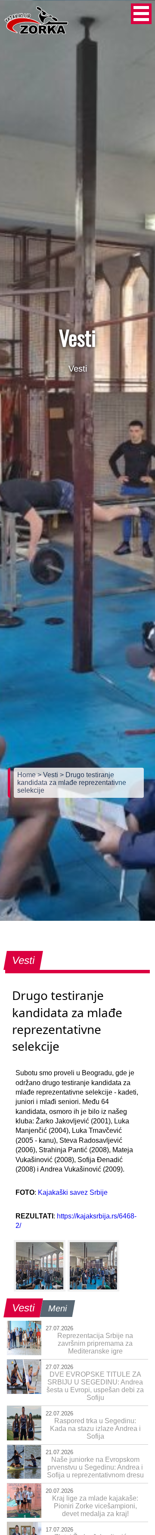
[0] (39, 1266)
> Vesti (48, 774)
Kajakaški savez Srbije (73, 1192)
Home (27, 774)
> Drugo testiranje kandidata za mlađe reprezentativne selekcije (71, 782)
